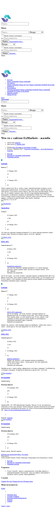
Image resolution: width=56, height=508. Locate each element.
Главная (3, 481)
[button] (3, 55)
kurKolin (17, 142)
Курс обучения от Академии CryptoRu (24, 147)
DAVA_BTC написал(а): (14, 312)
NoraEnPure (5, 208)
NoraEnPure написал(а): (14, 266)
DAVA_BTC (5, 241)
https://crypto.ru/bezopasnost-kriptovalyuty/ (17, 410)
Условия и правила (13, 496)
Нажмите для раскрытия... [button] (15, 273)
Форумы (9, 481)
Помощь (10, 499)
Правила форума (17, 481)
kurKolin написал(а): (13, 359)
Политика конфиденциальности (16, 498)
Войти (3, 488)
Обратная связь (28, 481)
